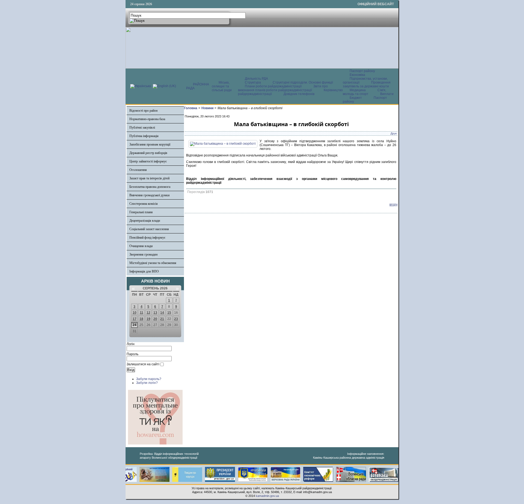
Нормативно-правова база (147, 119)
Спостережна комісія (143, 204)
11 (141, 313)
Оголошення (138, 170)
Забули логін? (147, 383)
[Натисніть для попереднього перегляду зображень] (222, 144)
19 (148, 319)
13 (155, 313)
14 (162, 313)
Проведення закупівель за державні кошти (367, 84)
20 (155, 319)
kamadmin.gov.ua (267, 495)
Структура (253, 82)
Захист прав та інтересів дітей (149, 178)
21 (162, 319)
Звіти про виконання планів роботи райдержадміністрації (283, 88)
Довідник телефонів (299, 94)
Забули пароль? (148, 379)
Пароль (132, 354)
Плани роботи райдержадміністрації (273, 86)
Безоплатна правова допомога (149, 187)
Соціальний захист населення (149, 229)
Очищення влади (141, 246)
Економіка (357, 75)
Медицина (358, 90)
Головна (190, 108)
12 (148, 313)
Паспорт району (362, 71)
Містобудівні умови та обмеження (152, 263)
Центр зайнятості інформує (148, 161)
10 (134, 313)
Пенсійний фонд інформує (147, 237)
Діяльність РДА (256, 79)
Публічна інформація (144, 136)
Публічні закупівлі (142, 127)
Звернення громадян (143, 254)
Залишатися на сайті (143, 364)
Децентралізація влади (144, 221)
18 (141, 319)
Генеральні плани (141, 212)
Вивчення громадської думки (149, 195)
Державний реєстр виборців (148, 153)
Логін (131, 344)
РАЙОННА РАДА (197, 86)
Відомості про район (143, 110)
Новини (207, 108)
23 (176, 319)
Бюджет (356, 98)
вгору (393, 204)
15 (169, 313)
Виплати (387, 94)
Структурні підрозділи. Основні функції (303, 82)
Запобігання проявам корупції (149, 144)
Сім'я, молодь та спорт (364, 92)
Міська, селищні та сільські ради (222, 86)
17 (134, 319)
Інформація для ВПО (144, 271)
